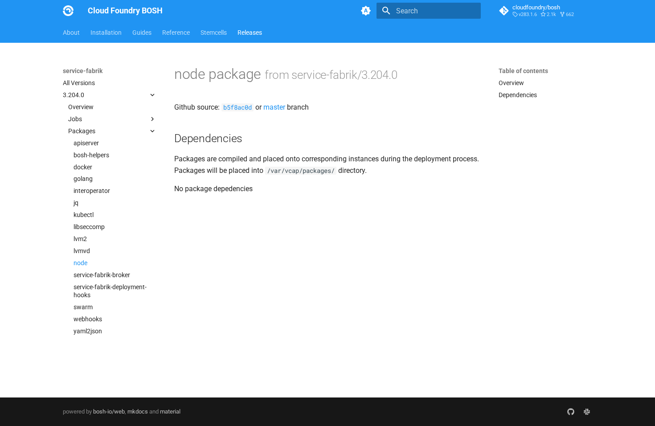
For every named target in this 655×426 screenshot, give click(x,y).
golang (83, 178)
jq (76, 202)
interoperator (92, 190)
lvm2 (80, 238)
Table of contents (523, 70)
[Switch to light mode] (366, 11)
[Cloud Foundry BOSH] (68, 11)
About (71, 32)
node (80, 262)
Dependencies (518, 94)
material (170, 411)
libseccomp (89, 226)
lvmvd (82, 250)
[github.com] (571, 412)
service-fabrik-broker (102, 275)
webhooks (88, 319)
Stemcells (214, 32)
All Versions (79, 82)
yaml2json (88, 331)
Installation (106, 32)
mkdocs (137, 411)
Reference (176, 32)
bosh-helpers (91, 155)
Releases (249, 32)
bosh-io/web (109, 411)
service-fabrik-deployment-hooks (110, 291)
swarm (83, 307)
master (274, 107)
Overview (81, 107)
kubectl (84, 214)
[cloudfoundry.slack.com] (587, 412)
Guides (141, 32)
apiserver (86, 143)
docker (83, 167)
